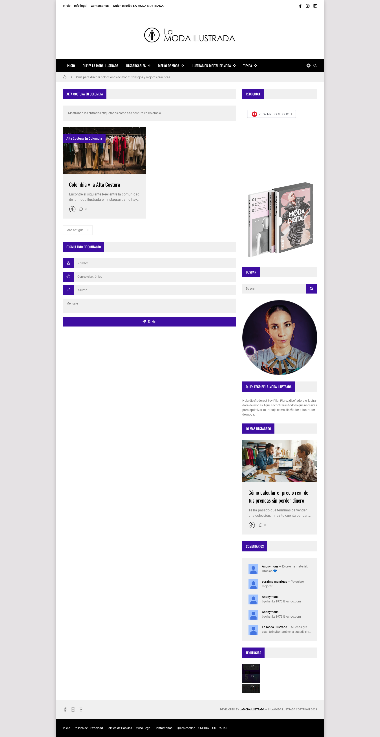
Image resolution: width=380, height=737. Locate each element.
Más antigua (75, 230)
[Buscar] (315, 65)
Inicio (67, 5)
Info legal (80, 5)
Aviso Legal (143, 728)
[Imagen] (104, 150)
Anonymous (270, 566)
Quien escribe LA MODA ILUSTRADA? (138, 5)
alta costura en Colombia (84, 138)
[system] (309, 65)
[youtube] (315, 6)
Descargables (136, 65)
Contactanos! (100, 5)
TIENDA (247, 65)
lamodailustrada (252, 709)
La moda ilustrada (274, 627)
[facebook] (300, 6)
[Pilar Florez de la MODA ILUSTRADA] (72, 209)
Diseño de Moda (168, 65)
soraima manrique (274, 581)
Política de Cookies (119, 728)
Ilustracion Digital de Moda (211, 65)
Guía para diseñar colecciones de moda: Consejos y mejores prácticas (123, 77)
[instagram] (308, 6)
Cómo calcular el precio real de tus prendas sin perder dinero (278, 496)
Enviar (152, 321)
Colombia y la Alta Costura (94, 184)
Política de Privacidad (88, 728)
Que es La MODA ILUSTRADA (100, 65)
